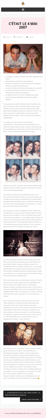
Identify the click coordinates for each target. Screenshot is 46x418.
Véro (9, 37)
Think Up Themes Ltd (18, 413)
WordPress (37, 413)
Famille (31, 37)
